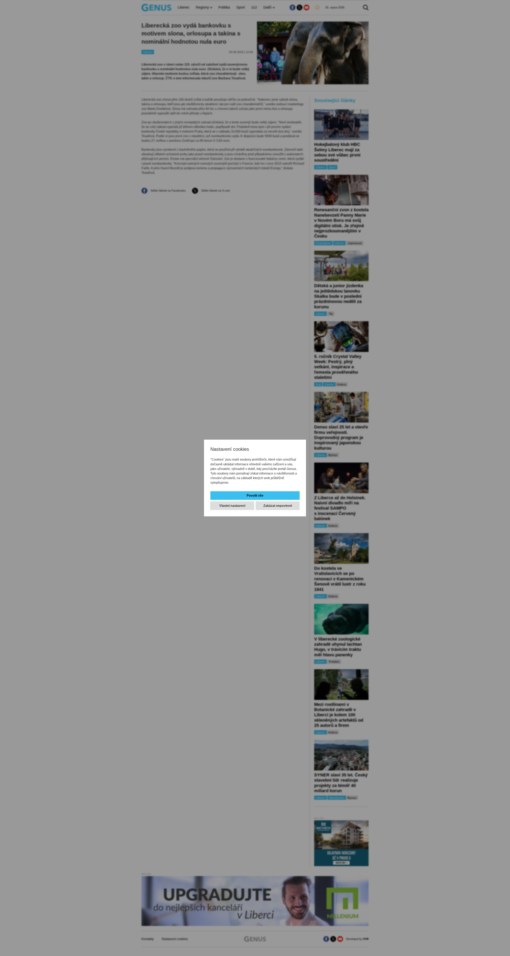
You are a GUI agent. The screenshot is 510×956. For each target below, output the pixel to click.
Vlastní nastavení (232, 505)
